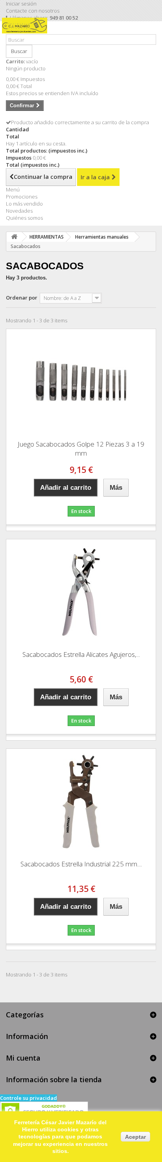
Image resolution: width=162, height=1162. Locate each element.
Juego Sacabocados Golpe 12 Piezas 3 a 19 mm (81, 448)
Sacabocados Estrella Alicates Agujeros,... (81, 654)
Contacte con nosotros (32, 10)
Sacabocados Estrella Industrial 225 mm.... (81, 863)
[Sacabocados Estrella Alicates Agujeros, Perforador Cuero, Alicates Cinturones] (81, 592)
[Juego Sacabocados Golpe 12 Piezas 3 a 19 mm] (81, 382)
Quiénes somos (24, 217)
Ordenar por (21, 297)
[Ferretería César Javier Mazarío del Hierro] (26, 30)
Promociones (21, 196)
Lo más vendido (24, 203)
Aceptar (135, 1137)
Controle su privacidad (28, 1097)
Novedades (19, 210)
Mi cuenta (23, 1058)
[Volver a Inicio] (14, 237)
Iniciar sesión (21, 3)
